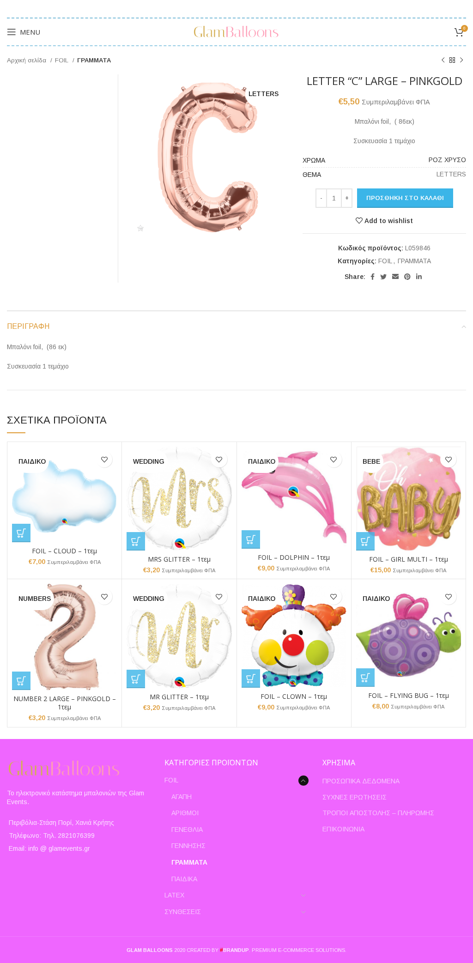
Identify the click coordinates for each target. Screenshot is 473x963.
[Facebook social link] (372, 277)
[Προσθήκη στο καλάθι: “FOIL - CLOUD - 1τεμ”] (21, 533)
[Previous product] (443, 60)
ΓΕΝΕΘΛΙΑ (187, 829)
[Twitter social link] (383, 277)
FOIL (62, 60)
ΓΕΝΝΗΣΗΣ (188, 845)
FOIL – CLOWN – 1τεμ (294, 696)
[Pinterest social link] (407, 277)
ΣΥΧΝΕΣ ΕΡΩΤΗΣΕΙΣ (354, 797)
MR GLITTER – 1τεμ (179, 696)
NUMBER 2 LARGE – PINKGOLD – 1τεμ (64, 702)
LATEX (174, 895)
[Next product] (461, 60)
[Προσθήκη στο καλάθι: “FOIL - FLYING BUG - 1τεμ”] (365, 677)
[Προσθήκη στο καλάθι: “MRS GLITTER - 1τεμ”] (136, 541)
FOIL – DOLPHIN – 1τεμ (294, 557)
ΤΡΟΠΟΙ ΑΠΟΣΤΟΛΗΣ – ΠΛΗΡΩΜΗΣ (378, 813)
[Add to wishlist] (104, 459)
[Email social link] (395, 277)
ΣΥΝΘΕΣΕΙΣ (182, 911)
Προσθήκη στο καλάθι (405, 197)
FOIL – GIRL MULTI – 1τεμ (408, 559)
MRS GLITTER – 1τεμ (179, 559)
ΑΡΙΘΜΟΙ (185, 813)
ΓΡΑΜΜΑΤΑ (94, 60)
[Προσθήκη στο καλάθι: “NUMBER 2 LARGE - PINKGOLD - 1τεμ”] (21, 681)
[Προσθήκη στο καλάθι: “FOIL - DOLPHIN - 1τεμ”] (251, 539)
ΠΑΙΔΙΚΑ (184, 879)
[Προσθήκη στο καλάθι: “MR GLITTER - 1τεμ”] (136, 679)
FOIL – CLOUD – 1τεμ (64, 550)
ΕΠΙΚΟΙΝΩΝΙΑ (343, 829)
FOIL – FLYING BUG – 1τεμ (408, 695)
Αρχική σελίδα (27, 60)
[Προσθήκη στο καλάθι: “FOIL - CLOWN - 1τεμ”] (251, 678)
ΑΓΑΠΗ (181, 796)
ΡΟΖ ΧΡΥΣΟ (447, 160)
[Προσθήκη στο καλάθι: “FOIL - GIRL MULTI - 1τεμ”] (365, 541)
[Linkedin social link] (418, 277)
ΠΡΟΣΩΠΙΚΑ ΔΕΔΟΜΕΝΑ (361, 781)
